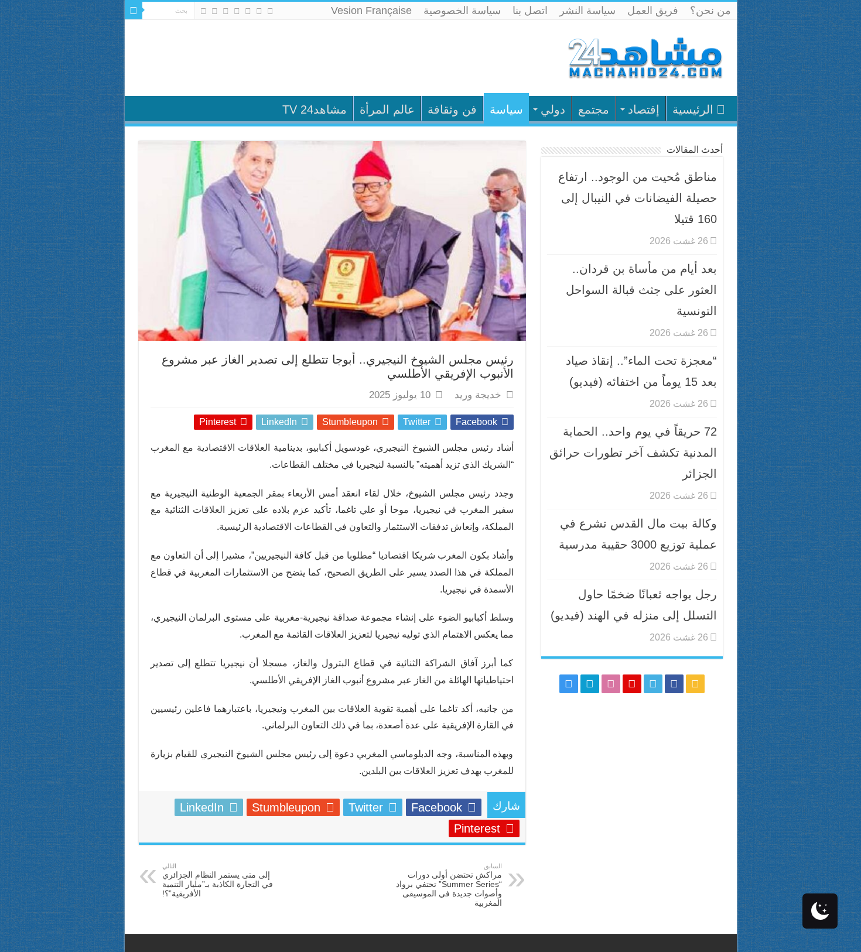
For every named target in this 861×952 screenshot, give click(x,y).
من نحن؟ (710, 10)
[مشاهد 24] (644, 56)
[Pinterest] (237, 11)
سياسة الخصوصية (462, 10)
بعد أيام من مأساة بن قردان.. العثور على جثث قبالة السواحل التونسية (641, 289)
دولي (553, 109)
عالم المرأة (387, 109)
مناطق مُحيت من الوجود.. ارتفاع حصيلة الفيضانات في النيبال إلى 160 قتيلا (637, 197)
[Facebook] (259, 11)
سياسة (506, 109)
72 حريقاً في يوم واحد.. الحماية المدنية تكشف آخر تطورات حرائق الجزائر (633, 452)
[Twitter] (248, 11)
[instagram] (203, 11)
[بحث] (133, 10)
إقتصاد (644, 109)
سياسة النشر (587, 10)
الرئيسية (692, 109)
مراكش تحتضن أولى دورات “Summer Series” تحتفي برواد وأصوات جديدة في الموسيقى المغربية (449, 885)
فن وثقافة (452, 109)
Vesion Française (371, 10)
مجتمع (593, 109)
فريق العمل (652, 10)
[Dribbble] (225, 11)
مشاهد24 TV (314, 109)
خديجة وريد (478, 394)
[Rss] (270, 11)
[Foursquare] (214, 11)
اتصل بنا (530, 10)
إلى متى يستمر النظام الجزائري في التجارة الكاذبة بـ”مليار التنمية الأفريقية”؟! (217, 880)
